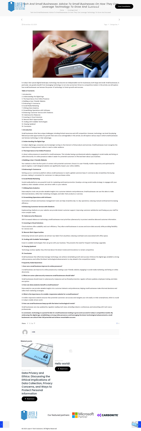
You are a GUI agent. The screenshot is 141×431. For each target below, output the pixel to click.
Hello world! (62, 363)
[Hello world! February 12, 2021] (4, 424)
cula (33, 332)
